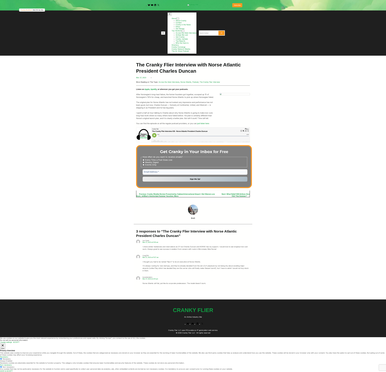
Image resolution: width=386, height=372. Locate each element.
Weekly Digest (151, 162)
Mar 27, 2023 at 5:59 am (150, 242)
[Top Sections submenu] (183, 31)
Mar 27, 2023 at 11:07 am (151, 257)
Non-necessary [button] (6, 365)
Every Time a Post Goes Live (158, 160)
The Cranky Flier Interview (210, 82)
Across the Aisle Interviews (169, 82)
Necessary (7, 359)
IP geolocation (202, 330)
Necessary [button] (4, 357)
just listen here (203, 123)
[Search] (221, 33)
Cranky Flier (193, 310)
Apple (147, 89)
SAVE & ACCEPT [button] (6, 371)
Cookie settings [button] (6, 342)
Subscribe (237, 5)
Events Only (150, 165)
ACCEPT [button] (16, 342)
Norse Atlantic (185, 82)
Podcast (195, 82)
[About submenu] (177, 19)
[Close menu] (170, 14)
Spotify (154, 89)
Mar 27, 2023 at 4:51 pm (150, 279)
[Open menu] (163, 33)
